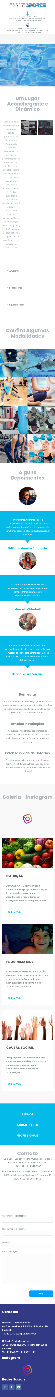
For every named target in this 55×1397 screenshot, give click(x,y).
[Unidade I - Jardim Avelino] (5, 1387)
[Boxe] (14, 420)
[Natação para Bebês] (14, 363)
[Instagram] (18, 1387)
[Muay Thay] (41, 420)
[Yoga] (41, 391)
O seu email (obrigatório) (14, 1228)
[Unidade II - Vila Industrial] (12, 1387)
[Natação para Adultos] (41, 363)
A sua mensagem (10, 1251)
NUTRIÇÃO (15, 876)
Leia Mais (16, 912)
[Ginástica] (14, 391)
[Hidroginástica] (41, 448)
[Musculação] (14, 448)
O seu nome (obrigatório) (14, 1215)
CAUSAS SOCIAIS (20, 1047)
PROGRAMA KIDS (20, 961)
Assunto (6, 1241)
